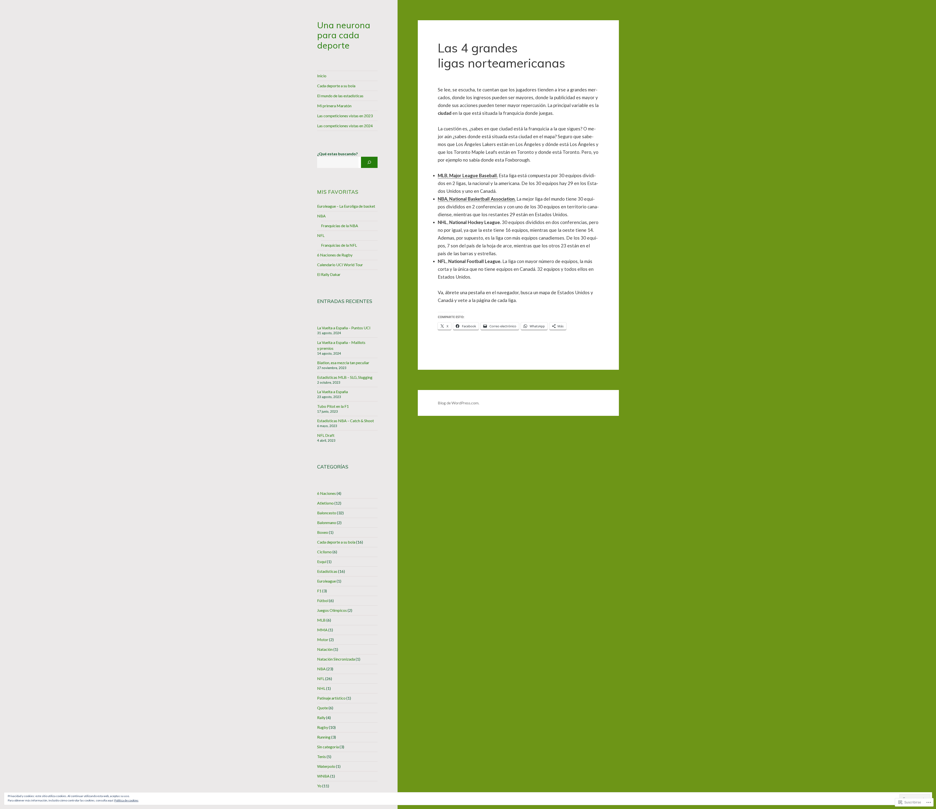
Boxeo (322, 532)
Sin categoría (328, 746)
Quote (322, 707)
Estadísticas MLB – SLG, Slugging (344, 377)
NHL (321, 688)
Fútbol (322, 600)
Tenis (321, 756)
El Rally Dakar (329, 274)
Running (324, 737)
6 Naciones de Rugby (334, 255)
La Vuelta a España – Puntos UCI (343, 327)
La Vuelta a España (332, 391)
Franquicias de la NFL (339, 245)
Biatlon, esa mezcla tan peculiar (343, 362)
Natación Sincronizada (336, 659)
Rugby (322, 727)
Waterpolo (326, 766)
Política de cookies (126, 800)
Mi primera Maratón (334, 105)
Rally (321, 717)
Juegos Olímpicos (332, 610)
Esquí (321, 561)
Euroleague (326, 581)
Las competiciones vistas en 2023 (345, 115)
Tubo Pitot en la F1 (333, 406)
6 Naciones (326, 493)
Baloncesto (326, 512)
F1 (319, 590)
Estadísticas (327, 571)
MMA (322, 629)
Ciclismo (324, 551)
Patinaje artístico (331, 698)
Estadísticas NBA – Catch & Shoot (345, 420)
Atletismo (325, 503)
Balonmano (326, 522)
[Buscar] (369, 162)
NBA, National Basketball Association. (477, 199)
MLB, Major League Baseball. (468, 175)
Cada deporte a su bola (336, 85)
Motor (322, 639)
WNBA (323, 776)
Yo (319, 785)
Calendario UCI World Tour (340, 264)
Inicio (321, 75)
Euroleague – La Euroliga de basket (346, 206)
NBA (321, 216)
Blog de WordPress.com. (458, 402)
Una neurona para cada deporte (343, 35)
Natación (325, 649)
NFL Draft (325, 435)
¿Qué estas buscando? (337, 153)
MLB (321, 620)
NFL (320, 235)
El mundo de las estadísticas (340, 95)
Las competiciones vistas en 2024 (345, 125)
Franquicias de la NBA (339, 225)
